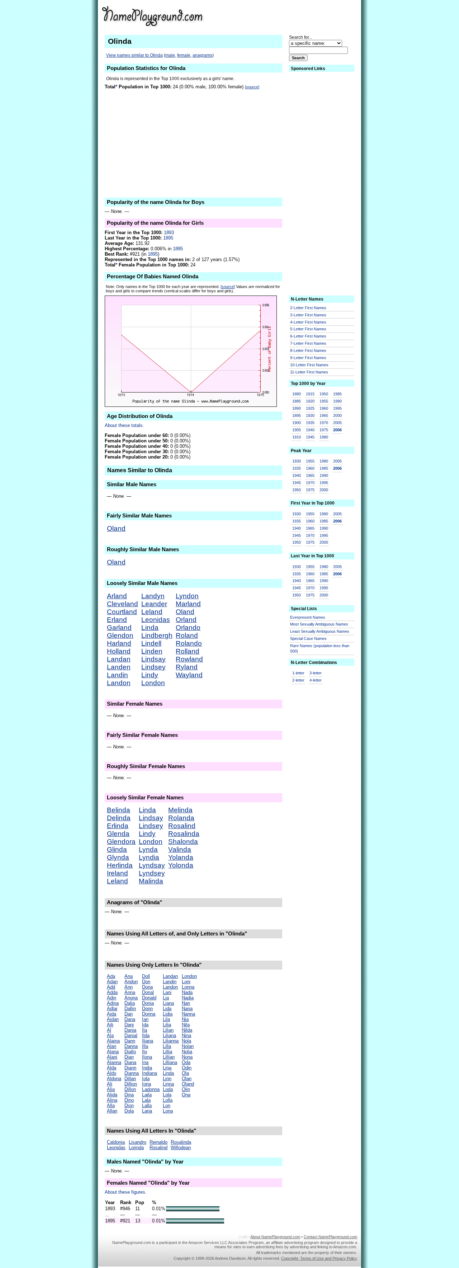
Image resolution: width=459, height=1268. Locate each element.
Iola (146, 1078)
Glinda (117, 849)
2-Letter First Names (308, 308)
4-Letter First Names (308, 322)
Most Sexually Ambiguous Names (319, 624)
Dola (129, 1111)
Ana (128, 976)
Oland (116, 528)
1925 (310, 408)
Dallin (130, 1008)
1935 (310, 423)
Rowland (189, 659)
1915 (310, 394)
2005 (337, 423)
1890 (296, 408)
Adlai (112, 1008)
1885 (296, 401)
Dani (129, 1024)
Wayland (189, 675)
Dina (129, 1094)
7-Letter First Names (308, 343)
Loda (168, 1089)
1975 (324, 430)
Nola (186, 1041)
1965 (324, 415)
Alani (112, 1057)
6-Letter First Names (308, 336)
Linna (168, 1084)
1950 (324, 394)
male (170, 55)
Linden (151, 651)
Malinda (151, 881)
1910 (296, 437)
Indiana (149, 1073)
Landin (117, 675)
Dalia (129, 1003)
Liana (168, 1003)
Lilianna (171, 1041)
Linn (167, 1078)
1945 (310, 437)
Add (111, 987)
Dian (129, 1057)
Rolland (187, 651)
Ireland (117, 873)
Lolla (167, 1100)
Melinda (180, 810)
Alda (111, 1067)
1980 (324, 437)
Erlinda (117, 826)
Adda (112, 992)
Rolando (189, 643)
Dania (130, 1030)
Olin (186, 1089)
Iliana (147, 1041)
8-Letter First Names (308, 350)
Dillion (130, 1084)
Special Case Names (308, 638)
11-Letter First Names (309, 372)
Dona (147, 987)
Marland (188, 604)
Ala (110, 1035)
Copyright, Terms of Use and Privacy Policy (319, 1258)
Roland (187, 635)
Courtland (122, 612)
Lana (147, 1111)
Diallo (130, 1051)
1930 (310, 415)
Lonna (188, 987)
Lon (166, 1105)
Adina (113, 1003)
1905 (296, 430)
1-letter (298, 673)
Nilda (187, 1030)
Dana (129, 1019)
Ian (145, 1019)
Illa (145, 1046)
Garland (119, 627)
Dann (129, 1041)
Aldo (111, 1073)
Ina (145, 1062)
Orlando (188, 627)
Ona (186, 1094)
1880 (296, 394)
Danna (131, 1046)
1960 (324, 408)
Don (146, 981)
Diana (130, 1062)
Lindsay (153, 659)
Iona (146, 1084)
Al (109, 1030)
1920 (310, 401)
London (153, 683)
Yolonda (180, 865)
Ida (145, 1024)
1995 (337, 408)
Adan (112, 981)
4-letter (315, 680)
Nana (187, 1008)
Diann (130, 1067)
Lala (146, 1100)
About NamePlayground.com (275, 1237)
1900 (296, 423)
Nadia (188, 997)
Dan (128, 1014)
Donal (148, 992)
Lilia (167, 1024)
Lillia (167, 1051)
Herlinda (120, 865)
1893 (169, 232)
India (147, 1067)
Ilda (146, 1035)
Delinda (119, 818)
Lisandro (137, 1142)
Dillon (130, 1089)
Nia (185, 1019)
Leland (151, 612)
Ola (185, 1073)
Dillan (130, 1078)
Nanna (188, 1014)
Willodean (181, 1147)
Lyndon (187, 596)
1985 (337, 394)
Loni (186, 981)
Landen (119, 667)
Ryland (187, 667)
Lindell (151, 643)
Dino (129, 1100)
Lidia (167, 1014)
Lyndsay (152, 865)
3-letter (315, 673)
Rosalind (181, 826)
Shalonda (183, 841)
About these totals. (124, 425)
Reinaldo (158, 1142)
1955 (324, 401)
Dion (129, 1105)
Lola (167, 1094)
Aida (111, 1014)
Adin (111, 997)
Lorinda (136, 1147)
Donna (148, 1014)
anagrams (202, 55)
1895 (168, 238)
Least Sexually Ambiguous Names (319, 631)
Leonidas (155, 619)
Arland (117, 596)
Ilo (144, 1051)
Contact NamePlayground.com (330, 1237)
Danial (130, 1035)
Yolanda (180, 857)
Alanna (114, 1062)
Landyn (153, 596)
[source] (252, 87)
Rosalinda (183, 833)
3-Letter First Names (308, 315)
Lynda (148, 849)
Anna (129, 992)
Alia (111, 1089)
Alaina (113, 1041)
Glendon (120, 635)
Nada (187, 992)
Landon (119, 683)
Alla (111, 1105)
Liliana (169, 1035)
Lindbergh (156, 635)
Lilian (168, 1030)
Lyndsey (152, 873)
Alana (113, 1051)
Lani (167, 992)
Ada (111, 976)
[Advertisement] (302, 16)
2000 (337, 415)
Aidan (113, 1019)
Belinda (118, 810)
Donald (149, 997)
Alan (111, 1046)
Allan (112, 1111)
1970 (324, 423)
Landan (119, 659)
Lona (168, 1111)
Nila (186, 1024)
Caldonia (116, 1142)
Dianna (131, 1073)
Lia (166, 997)
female (183, 55)
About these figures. (126, 1192)
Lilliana (170, 1062)
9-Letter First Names (308, 358)
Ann (128, 987)
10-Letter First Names (309, 365)
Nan (186, 1003)
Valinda (179, 849)
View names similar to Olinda (134, 55)
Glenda (118, 833)
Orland (186, 619)
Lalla (147, 1105)
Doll (146, 976)
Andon (131, 981)
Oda (186, 1062)
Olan (186, 1078)
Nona (187, 1057)
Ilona (147, 1057)
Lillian (169, 1057)
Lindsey (153, 667)
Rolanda (181, 818)
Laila (147, 1094)
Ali (109, 1084)
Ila (144, 1030)
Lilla (167, 1046)
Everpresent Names (307, 617)
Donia (148, 1003)
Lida (167, 1008)
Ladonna (151, 1089)
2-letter (298, 680)
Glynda (118, 857)
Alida (112, 1094)
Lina (167, 1067)
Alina (112, 1100)
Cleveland (122, 604)
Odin (186, 1067)
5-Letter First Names (308, 329)
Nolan (188, 1046)
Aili (110, 1024)
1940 (310, 430)
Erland (117, 619)
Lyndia (149, 857)
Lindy (149, 675)
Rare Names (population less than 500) (319, 648)
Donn (147, 1008)
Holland (119, 651)
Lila (166, 1019)
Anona (131, 997)
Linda (149, 627)
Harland (119, 643)
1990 (337, 401)
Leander (154, 604)
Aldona (114, 1078)
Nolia (187, 1051)
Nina (186, 1035)
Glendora (121, 841)
